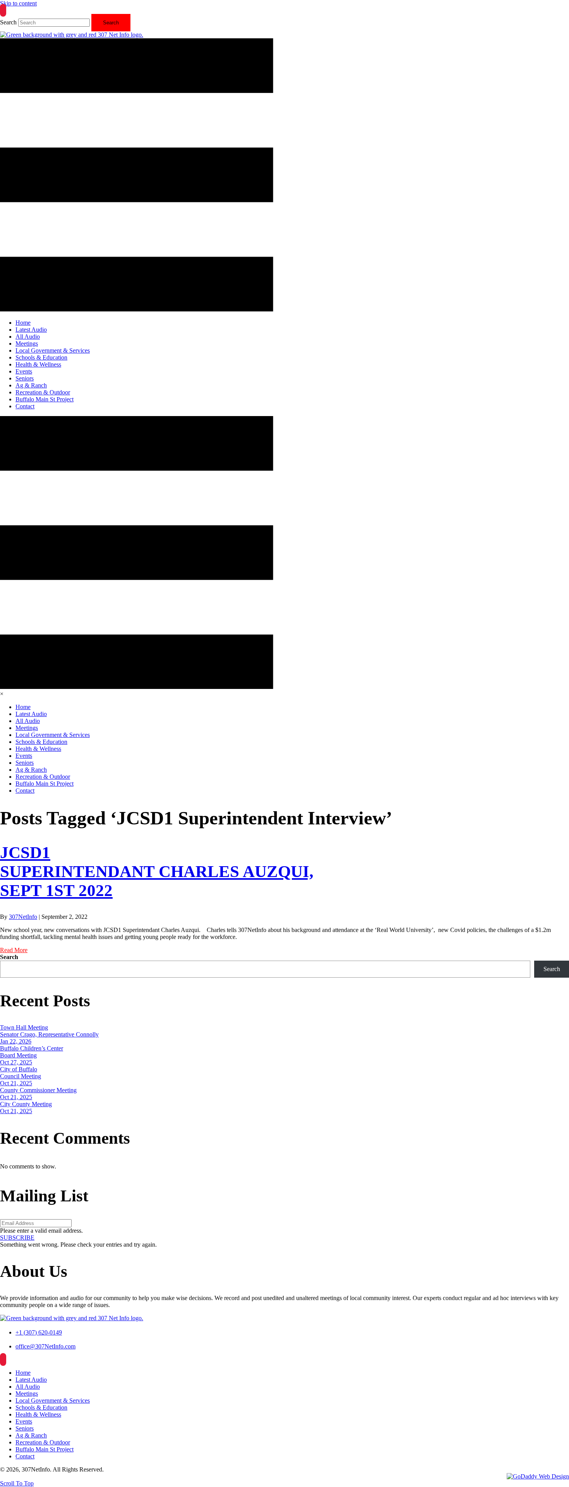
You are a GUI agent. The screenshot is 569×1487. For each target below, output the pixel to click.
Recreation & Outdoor (42, 1442)
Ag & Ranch (31, 1435)
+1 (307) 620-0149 (38, 1332)
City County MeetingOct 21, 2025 (26, 1107)
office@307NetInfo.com (45, 1346)
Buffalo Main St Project (44, 1449)
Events (23, 1421)
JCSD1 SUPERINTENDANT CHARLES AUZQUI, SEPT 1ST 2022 (157, 871)
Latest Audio (31, 1379)
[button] (3, 10)
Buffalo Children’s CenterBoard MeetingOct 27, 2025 (31, 1055)
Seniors (24, 1428)
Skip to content (18, 3)
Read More (13, 950)
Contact (24, 1456)
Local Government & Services (52, 1400)
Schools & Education (41, 1407)
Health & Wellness (38, 1414)
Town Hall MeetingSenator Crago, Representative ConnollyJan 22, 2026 (49, 1034)
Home (23, 1372)
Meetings (26, 1393)
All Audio (27, 1386)
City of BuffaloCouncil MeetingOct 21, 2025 (20, 1076)
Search (9, 22)
